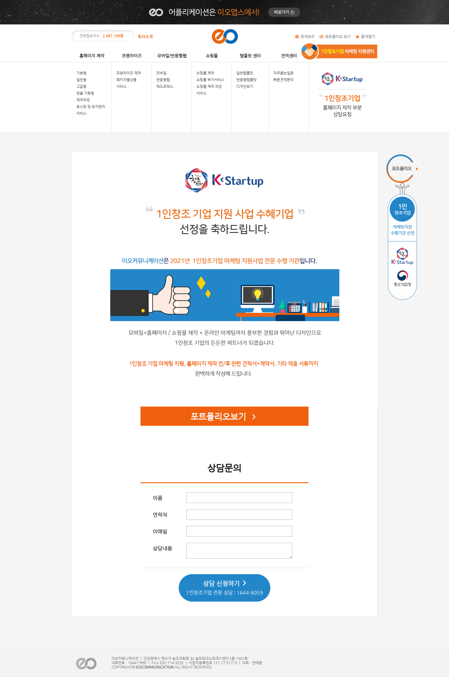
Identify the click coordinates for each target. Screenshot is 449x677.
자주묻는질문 (283, 73)
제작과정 (83, 100)
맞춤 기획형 (85, 93)
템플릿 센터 (250, 55)
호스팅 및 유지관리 (90, 106)
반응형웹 (163, 80)
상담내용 (162, 548)
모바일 (161, 73)
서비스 (81, 113)
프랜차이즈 (132, 55)
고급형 (81, 86)
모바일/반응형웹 (172, 55)
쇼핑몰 (212, 55)
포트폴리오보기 (218, 416)
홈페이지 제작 (91, 55)
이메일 (160, 531)
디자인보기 (244, 86)
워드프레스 (164, 86)
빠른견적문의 (283, 80)
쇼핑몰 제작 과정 (209, 86)
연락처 (160, 515)
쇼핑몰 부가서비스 (210, 80)
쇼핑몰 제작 (205, 73)
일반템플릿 (244, 73)
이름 (157, 498)
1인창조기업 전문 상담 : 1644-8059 (224, 588)
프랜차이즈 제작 (128, 73)
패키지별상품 (126, 80)
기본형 (81, 73)
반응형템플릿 (246, 80)
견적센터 (289, 55)
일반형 (81, 80)
